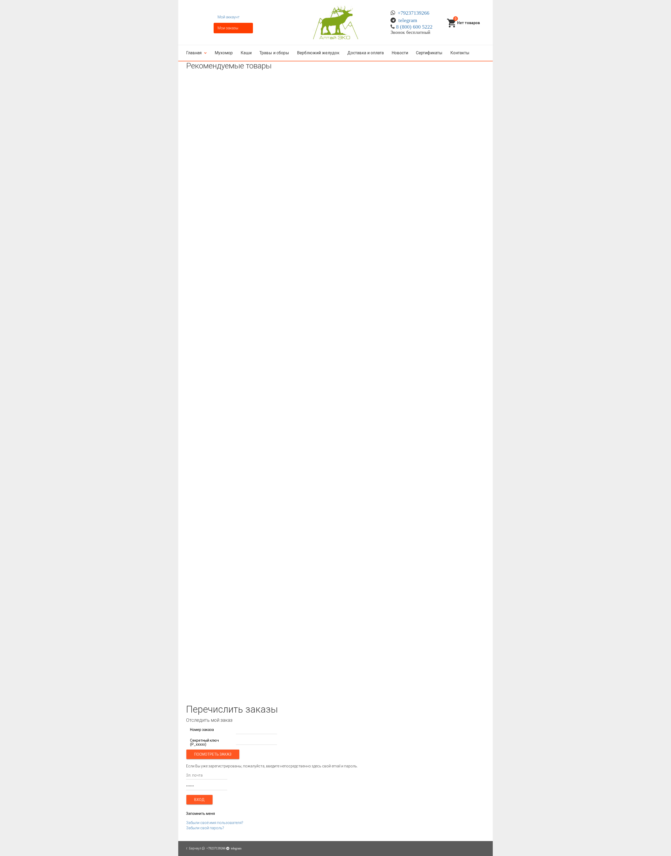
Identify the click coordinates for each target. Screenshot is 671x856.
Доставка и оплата (365, 52)
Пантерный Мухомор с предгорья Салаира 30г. (231, 243)
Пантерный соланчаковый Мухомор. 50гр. (226, 344)
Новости (400, 52)
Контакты (459, 52)
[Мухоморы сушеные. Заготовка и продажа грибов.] (335, 22)
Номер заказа (202, 730)
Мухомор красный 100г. (209, 142)
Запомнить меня (200, 813)
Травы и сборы (274, 52)
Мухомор (224, 52)
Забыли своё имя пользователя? (214, 823)
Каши (246, 52)
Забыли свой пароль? (205, 828)
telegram (407, 20)
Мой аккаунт (229, 17)
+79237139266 (413, 12)
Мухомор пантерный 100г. (211, 446)
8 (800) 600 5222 (414, 26)
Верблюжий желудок (318, 52)
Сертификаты (429, 52)
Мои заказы (228, 28)
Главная (194, 52)
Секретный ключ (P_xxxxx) (204, 742)
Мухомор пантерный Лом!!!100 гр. (218, 649)
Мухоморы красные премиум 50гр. (219, 547)
